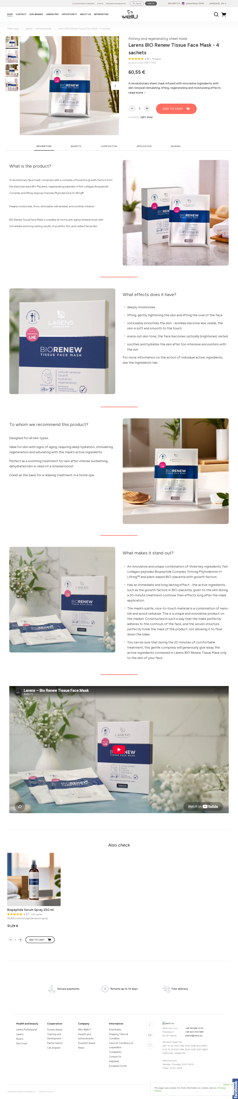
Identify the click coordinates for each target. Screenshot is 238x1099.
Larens (19, 1034)
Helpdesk (114, 1061)
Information (116, 1023)
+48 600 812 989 (194, 1032)
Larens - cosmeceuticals (38, 28)
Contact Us (115, 1056)
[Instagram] (150, 1045)
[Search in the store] (216, 14)
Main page (13, 28)
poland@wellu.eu (193, 1035)
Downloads (115, 1029)
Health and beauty (27, 1023)
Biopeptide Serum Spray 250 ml (30, 910)
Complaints (115, 1052)
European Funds (118, 1066)
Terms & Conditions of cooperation (121, 1045)
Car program (53, 1047)
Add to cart (173, 108)
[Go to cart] (225, 14)
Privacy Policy (46, 1091)
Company (83, 1023)
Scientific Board (86, 1043)
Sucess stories (54, 1029)
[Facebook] (150, 1025)
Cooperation (54, 1023)
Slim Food (21, 1043)
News (81, 1047)
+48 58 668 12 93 (194, 1028)
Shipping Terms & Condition (118, 1036)
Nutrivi (19, 1038)
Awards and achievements (85, 1036)
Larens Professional (26, 1029)
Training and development (54, 1036)
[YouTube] (150, 1035)
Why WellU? (84, 1029)
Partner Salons (54, 1043)
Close (227, 1084)
